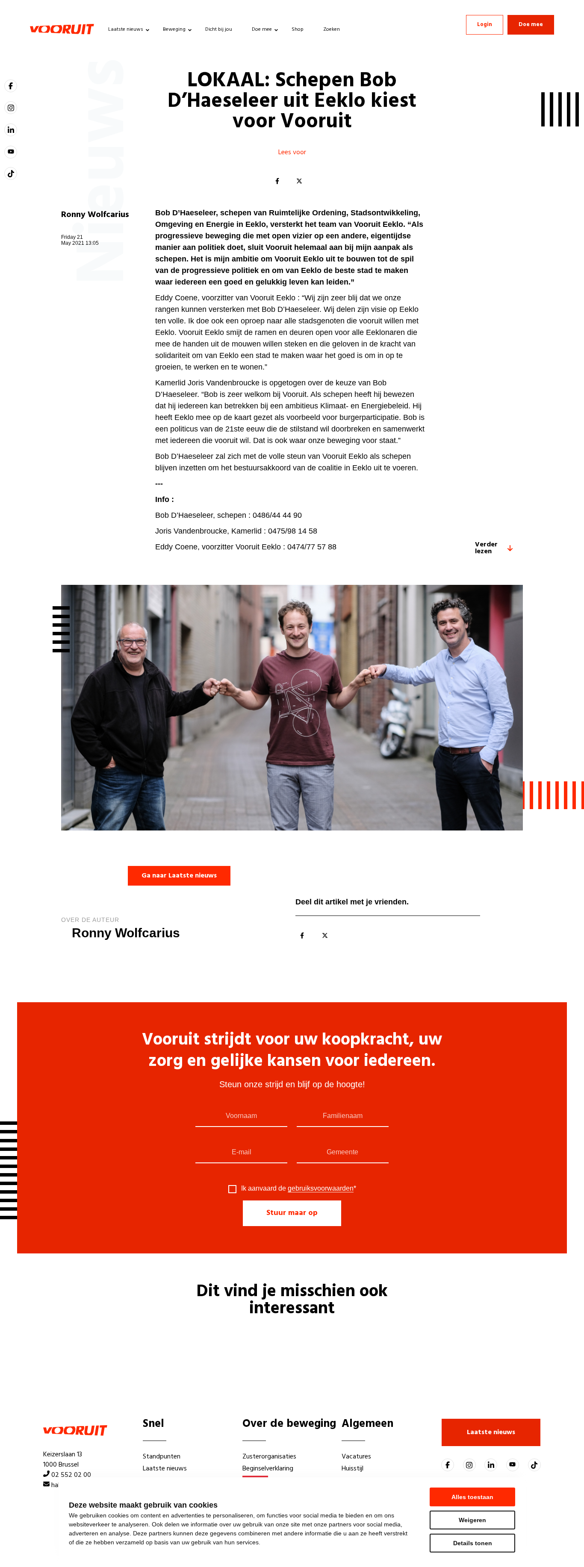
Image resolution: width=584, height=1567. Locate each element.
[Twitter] (299, 181)
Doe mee (262, 29)
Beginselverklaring (267, 1468)
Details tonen (472, 1543)
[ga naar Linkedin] (10, 129)
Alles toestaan (472, 1497)
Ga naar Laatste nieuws (179, 875)
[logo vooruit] (62, 29)
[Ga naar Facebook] (10, 85)
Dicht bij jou (218, 29)
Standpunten (161, 1456)
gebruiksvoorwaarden (321, 1188)
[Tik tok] (10, 173)
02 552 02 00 (71, 1475)
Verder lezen (486, 548)
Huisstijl (352, 1468)
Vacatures (356, 1456)
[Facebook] (277, 181)
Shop (298, 29)
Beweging (174, 29)
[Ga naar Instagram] (10, 107)
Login (484, 24)
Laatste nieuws (125, 29)
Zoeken (331, 29)
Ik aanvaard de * (298, 1188)
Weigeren (472, 1520)
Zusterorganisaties (269, 1456)
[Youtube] (10, 152)
